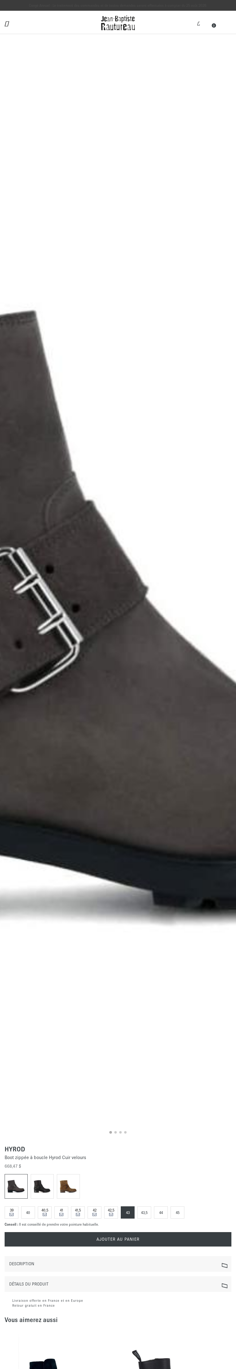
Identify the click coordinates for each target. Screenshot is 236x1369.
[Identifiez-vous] (198, 23)
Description (21, 1264)
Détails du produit (29, 1284)
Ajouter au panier (118, 1239)
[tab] (118, 1264)
